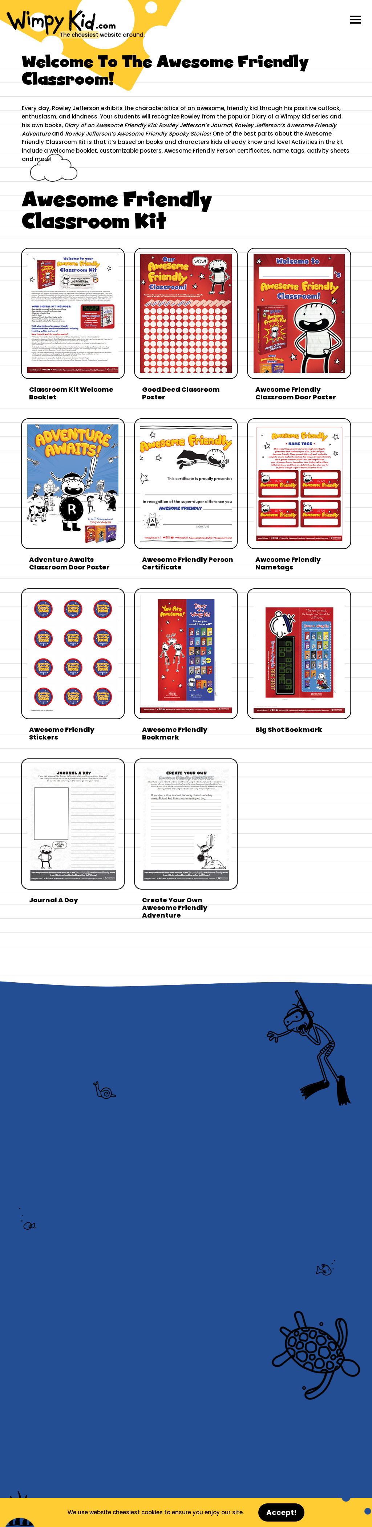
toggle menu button (355, 19)
